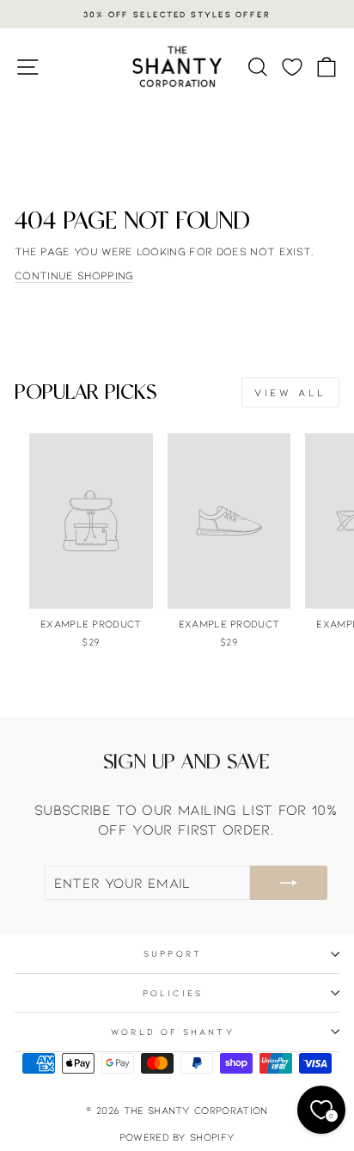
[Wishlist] (292, 67)
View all (290, 392)
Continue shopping (74, 275)
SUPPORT (172, 953)
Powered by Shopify (177, 1136)
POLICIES (173, 993)
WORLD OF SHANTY (172, 1031)
